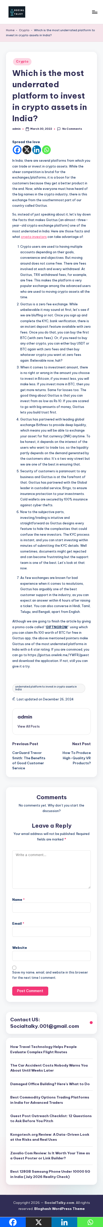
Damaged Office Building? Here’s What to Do (50, 1084)
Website (19, 947)
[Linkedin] (36, 149)
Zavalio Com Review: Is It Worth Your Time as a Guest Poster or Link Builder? (50, 1155)
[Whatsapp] (46, 149)
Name (18, 899)
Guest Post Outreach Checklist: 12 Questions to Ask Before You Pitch (51, 1118)
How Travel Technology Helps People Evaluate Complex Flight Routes (43, 1049)
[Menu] (94, 12)
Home (10, 30)
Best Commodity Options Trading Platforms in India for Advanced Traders (49, 1100)
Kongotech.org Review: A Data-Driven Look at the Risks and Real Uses (49, 1137)
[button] (29, 726)
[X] (26, 149)
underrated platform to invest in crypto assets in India (46, 688)
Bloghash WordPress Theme (59, 1208)
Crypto (24, 30)
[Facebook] (17, 149)
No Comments (72, 129)
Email (18, 923)
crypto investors (34, 237)
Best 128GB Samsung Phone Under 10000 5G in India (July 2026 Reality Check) (50, 1174)
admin (25, 717)
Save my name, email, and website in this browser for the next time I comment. (50, 975)
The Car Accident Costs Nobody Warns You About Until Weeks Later (49, 1068)
